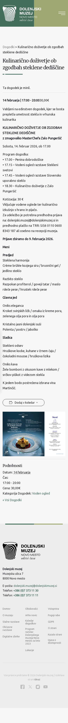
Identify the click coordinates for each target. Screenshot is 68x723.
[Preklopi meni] (61, 13)
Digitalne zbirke (11, 636)
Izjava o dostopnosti (54, 641)
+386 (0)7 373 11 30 (25, 590)
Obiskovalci (31, 608)
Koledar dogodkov (30, 622)
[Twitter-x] (30, 686)
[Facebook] (22, 686)
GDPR (51, 621)
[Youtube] (45, 686)
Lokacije (29, 650)
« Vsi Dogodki (12, 500)
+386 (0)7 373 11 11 (25, 595)
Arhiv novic (31, 615)
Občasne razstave (7, 628)
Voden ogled (41, 493)
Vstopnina (53, 608)
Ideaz (37, 679)
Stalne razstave (11, 621)
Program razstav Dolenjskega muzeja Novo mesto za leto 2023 (32, 636)
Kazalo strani (55, 634)
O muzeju (8, 615)
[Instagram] (38, 686)
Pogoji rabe (54, 615)
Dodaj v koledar (25, 402)
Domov (6, 608)
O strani (52, 628)
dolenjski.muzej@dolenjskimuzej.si (35, 585)
